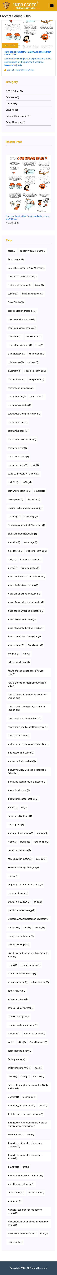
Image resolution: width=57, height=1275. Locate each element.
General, (11, 70)
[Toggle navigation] (51, 5)
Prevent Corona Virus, (24, 70)
